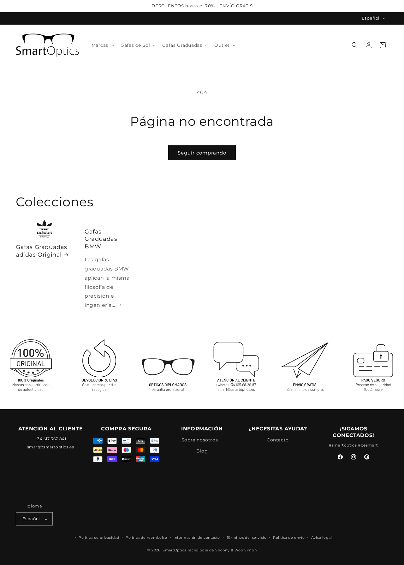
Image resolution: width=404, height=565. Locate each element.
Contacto (278, 440)
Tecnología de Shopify (208, 550)
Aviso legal (321, 537)
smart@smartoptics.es (50, 447)
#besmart (368, 445)
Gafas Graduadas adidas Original (41, 251)
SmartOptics (174, 550)
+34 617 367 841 (50, 438)
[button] (102, 45)
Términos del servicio (247, 537)
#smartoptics (343, 445)
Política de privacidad (99, 537)
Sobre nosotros (199, 440)
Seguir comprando (202, 153)
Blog (202, 451)
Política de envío (289, 537)
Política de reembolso (146, 537)
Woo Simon (246, 550)
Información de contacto (197, 537)
